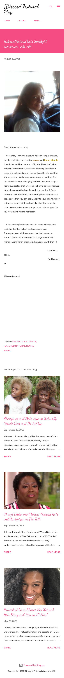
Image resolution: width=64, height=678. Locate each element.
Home (7, 20)
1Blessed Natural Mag (21, 9)
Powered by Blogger (34, 665)
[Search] (51, 5)
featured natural (14, 345)
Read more (53, 456)
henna (30, 345)
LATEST (22, 20)
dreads (32, 341)
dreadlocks (19, 341)
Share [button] (7, 350)
